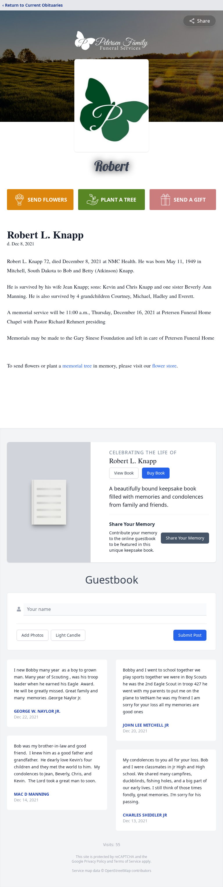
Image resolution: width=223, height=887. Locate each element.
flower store (164, 365)
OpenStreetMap (118, 870)
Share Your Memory (185, 538)
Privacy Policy (95, 861)
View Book (124, 473)
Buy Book (156, 473)
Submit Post (190, 635)
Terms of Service (127, 861)
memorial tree (77, 365)
